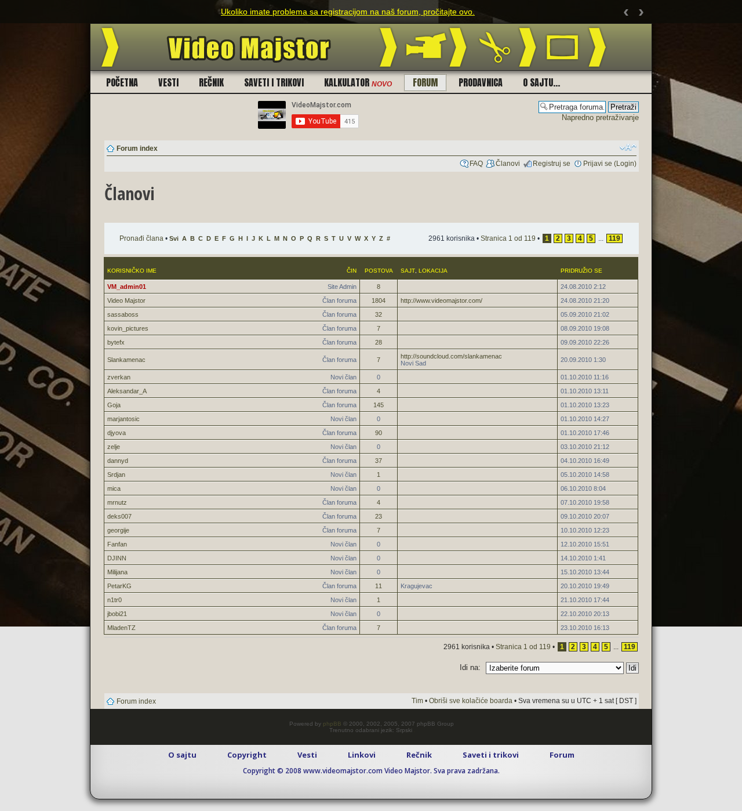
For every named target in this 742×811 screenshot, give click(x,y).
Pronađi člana (141, 238)
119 (614, 238)
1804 (378, 300)
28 (378, 342)
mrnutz (117, 502)
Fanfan (117, 544)
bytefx (116, 342)
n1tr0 (114, 599)
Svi (174, 238)
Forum (425, 82)
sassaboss (123, 314)
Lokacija (433, 270)
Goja (114, 404)
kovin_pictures (127, 328)
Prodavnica (481, 82)
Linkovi (362, 755)
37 (378, 460)
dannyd (117, 460)
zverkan (118, 377)
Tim (417, 701)
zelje (113, 446)
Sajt (408, 270)
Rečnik (211, 82)
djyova (116, 432)
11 (378, 585)
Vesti (168, 82)
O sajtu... (541, 82)
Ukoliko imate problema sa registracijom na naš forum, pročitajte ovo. (348, 11)
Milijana (117, 572)
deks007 (119, 516)
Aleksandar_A (127, 391)
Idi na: (470, 667)
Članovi (508, 164)
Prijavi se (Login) (609, 164)
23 (378, 516)
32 (378, 314)
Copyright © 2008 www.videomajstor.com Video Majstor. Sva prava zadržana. (371, 771)
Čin (352, 270)
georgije (118, 530)
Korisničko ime (132, 270)
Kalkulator (358, 82)
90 (378, 432)
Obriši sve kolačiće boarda (470, 701)
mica (114, 488)
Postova (379, 270)
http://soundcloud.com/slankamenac (451, 356)
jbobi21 (117, 613)
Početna (122, 82)
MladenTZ (121, 627)
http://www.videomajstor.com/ (441, 300)
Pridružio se (581, 270)
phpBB (332, 724)
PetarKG (119, 585)
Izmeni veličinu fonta (628, 147)
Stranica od (508, 238)
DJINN (116, 558)
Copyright (247, 755)
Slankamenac (126, 359)
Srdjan (116, 474)
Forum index (137, 148)
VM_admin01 (126, 286)
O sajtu (182, 755)
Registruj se (551, 164)
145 (378, 404)
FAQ (476, 164)
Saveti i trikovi (274, 82)
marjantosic (123, 418)
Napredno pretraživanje (600, 117)
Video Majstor (126, 300)
